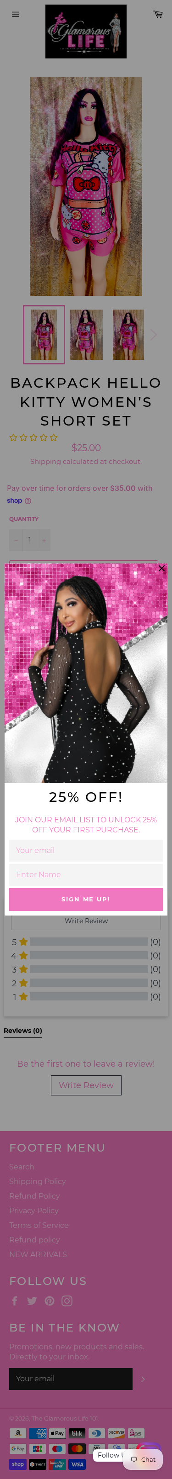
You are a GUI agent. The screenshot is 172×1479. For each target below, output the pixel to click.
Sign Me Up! (86, 899)
